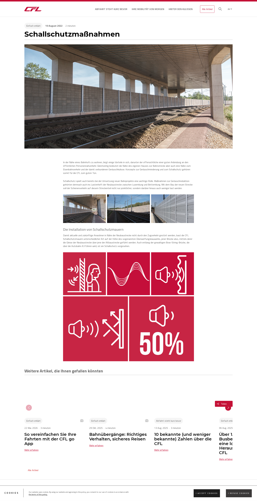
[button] (228, 408)
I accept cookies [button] (207, 493)
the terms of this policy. (38, 495)
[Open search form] (220, 9)
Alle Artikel (207, 9)
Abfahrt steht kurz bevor (111, 9)
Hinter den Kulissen (181, 9)
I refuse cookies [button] (239, 493)
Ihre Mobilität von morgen (148, 9)
